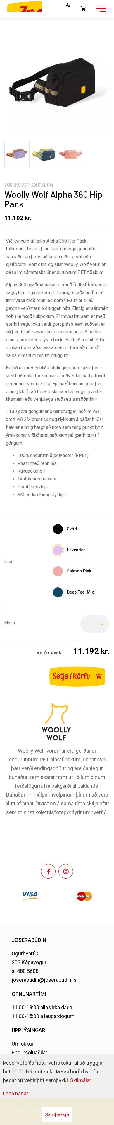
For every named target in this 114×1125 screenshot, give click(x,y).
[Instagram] (65, 871)
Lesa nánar (15, 1093)
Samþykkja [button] (57, 1114)
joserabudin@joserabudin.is (44, 980)
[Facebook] (48, 871)
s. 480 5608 (25, 971)
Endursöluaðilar (29, 1052)
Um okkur (23, 1044)
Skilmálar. (81, 1080)
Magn (9, 623)
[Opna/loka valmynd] (100, 11)
